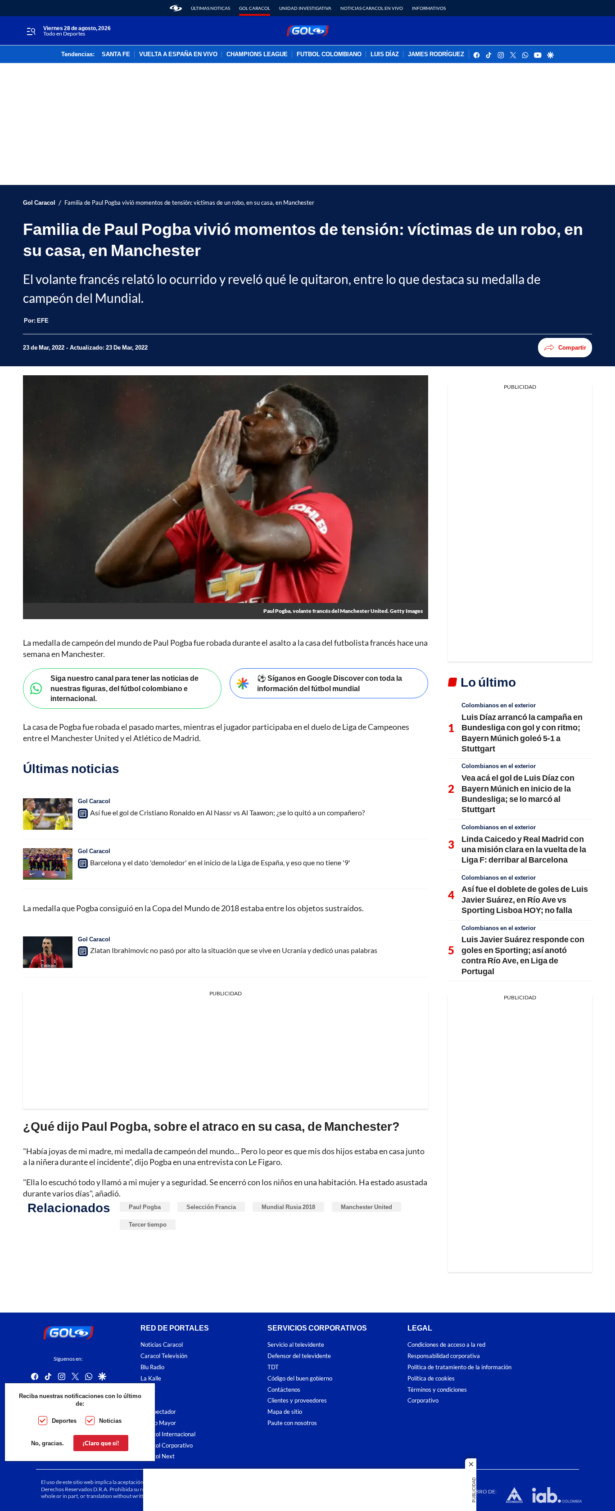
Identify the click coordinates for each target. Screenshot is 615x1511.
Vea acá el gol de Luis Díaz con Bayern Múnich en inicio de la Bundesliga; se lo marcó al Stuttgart (517, 793)
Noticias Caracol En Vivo (371, 8)
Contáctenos (283, 1390)
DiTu (146, 1400)
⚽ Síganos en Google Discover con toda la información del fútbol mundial (329, 683)
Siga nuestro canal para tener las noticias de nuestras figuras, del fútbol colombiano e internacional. (124, 688)
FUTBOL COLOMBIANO (329, 54)
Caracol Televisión (163, 1356)
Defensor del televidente (299, 1356)
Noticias (110, 1420)
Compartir (572, 347)
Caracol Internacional (167, 1434)
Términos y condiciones (437, 1390)
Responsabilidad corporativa (443, 1356)
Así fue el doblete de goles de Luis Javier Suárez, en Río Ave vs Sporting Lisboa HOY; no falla (524, 899)
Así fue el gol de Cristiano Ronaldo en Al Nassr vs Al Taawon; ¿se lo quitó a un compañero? (227, 812)
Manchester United (366, 1206)
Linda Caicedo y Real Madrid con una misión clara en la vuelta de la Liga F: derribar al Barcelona (523, 849)
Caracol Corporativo (166, 1445)
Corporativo (423, 1400)
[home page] (176, 8)
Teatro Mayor (158, 1423)
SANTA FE (116, 54)
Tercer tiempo (148, 1224)
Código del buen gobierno (299, 1378)
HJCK (148, 1390)
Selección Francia (211, 1206)
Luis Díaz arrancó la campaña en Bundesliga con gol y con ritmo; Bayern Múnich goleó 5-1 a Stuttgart (522, 732)
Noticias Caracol (161, 1345)
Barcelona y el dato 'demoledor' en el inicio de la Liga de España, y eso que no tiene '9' (220, 862)
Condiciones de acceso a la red (446, 1345)
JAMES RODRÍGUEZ (436, 54)
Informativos (429, 8)
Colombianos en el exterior (498, 705)
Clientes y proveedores (297, 1400)
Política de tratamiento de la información (459, 1367)
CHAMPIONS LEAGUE (257, 54)
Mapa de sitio (284, 1412)
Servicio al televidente (295, 1345)
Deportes (64, 1420)
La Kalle (150, 1378)
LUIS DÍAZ (385, 54)
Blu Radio (152, 1367)
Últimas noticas (210, 8)
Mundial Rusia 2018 (288, 1206)
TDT (273, 1367)
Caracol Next (157, 1456)
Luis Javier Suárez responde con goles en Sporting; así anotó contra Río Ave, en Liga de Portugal (522, 955)
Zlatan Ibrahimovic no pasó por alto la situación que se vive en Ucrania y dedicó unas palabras (233, 950)
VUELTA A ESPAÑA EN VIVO (178, 54)
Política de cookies (431, 1378)
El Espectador (158, 1412)
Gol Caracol (254, 8)
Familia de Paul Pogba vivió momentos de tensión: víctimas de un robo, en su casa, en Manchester (189, 203)
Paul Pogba (145, 1206)
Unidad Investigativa (305, 8)
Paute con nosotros (292, 1423)
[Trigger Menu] (31, 31)
